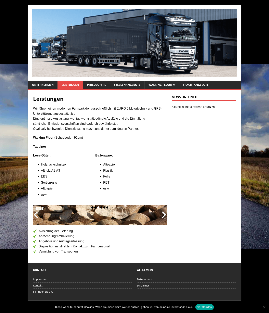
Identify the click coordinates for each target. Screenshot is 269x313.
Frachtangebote (196, 85)
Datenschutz (144, 279)
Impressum (39, 279)
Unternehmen (43, 85)
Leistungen (70, 85)
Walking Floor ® (161, 85)
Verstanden (204, 306)
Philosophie (96, 85)
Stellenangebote (127, 85)
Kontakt (38, 285)
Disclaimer (143, 285)
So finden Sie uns (43, 291)
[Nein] (264, 307)
